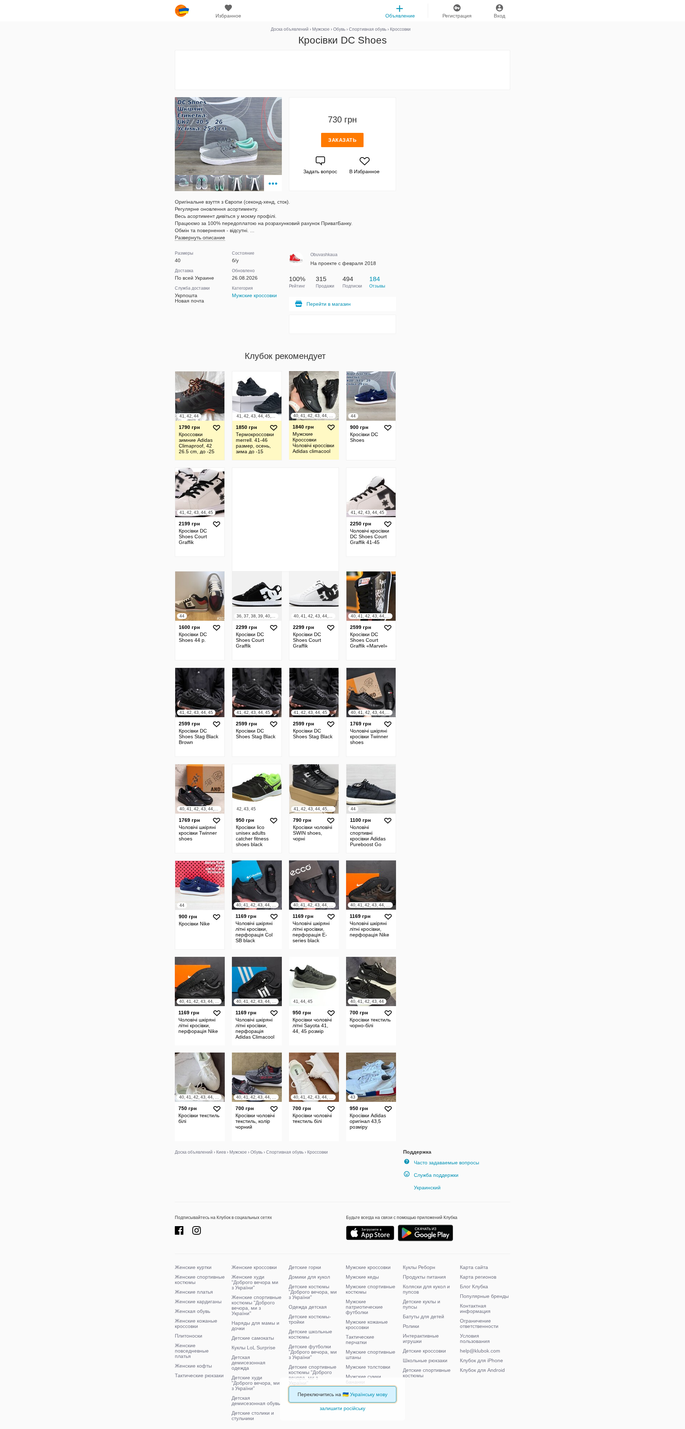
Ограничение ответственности (479, 1323)
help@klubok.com (480, 1351)
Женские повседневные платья (192, 1351)
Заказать (342, 140)
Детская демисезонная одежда (248, 1362)
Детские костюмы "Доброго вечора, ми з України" (313, 1292)
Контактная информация (475, 1308)
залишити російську (342, 1408)
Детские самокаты (253, 1338)
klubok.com (182, 11)
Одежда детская (308, 1307)
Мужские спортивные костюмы (370, 1289)
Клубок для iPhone (481, 1360)
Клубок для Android (482, 1370)
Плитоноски (188, 1336)
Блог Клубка (474, 1286)
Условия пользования (475, 1338)
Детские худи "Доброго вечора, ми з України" (256, 1383)
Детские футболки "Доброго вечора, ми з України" (313, 1352)
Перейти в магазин (328, 304)
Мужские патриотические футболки (364, 1307)
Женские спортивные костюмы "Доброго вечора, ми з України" (256, 1305)
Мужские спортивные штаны (370, 1354)
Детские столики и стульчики (253, 1415)
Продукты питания (424, 1277)
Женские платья (194, 1292)
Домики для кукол (309, 1277)
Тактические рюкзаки (199, 1375)
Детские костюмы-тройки (310, 1319)
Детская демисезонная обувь (256, 1400)
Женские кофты (193, 1366)
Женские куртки (193, 1267)
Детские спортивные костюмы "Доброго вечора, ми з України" (312, 1375)
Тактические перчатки (360, 1339)
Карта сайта (474, 1267)
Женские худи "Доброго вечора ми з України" (255, 1282)
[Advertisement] (342, 70)
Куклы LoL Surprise (253, 1347)
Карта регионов (478, 1277)
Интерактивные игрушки (421, 1338)
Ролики (411, 1326)
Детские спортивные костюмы (427, 1372)
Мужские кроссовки (254, 295)
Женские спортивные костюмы (200, 1279)
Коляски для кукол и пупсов (426, 1289)
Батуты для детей (423, 1316)
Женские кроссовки (254, 1267)
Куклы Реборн (419, 1267)
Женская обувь (192, 1311)
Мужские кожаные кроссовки (367, 1324)
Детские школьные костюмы (310, 1334)
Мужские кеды (362, 1277)
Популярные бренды (484, 1296)
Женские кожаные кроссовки (196, 1323)
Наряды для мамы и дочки (255, 1325)
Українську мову (368, 1394)
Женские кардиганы (198, 1301)
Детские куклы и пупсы (421, 1304)
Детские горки (305, 1267)
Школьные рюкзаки (425, 1360)
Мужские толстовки (368, 1367)
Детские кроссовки (424, 1351)
